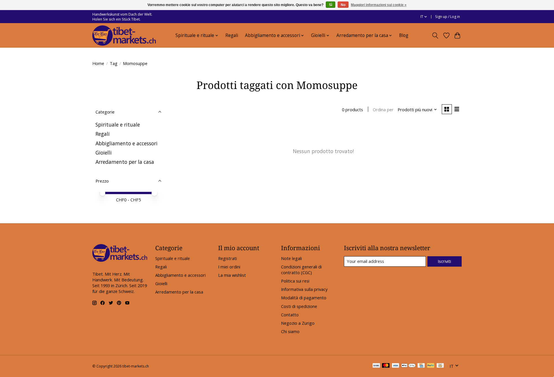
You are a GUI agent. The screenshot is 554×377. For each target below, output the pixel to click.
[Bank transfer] (376, 366)
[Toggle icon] (435, 35)
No (343, 5)
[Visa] (395, 366)
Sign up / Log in (447, 16)
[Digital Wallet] (408, 366)
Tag (113, 63)
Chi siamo (290, 331)
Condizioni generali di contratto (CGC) (301, 269)
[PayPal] (431, 366)
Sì (330, 5)
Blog (403, 35)
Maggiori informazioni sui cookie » (379, 5)
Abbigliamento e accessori (127, 143)
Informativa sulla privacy (304, 289)
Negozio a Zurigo (298, 323)
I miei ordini (229, 267)
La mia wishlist (232, 275)
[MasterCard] (386, 366)
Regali (231, 35)
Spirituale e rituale (118, 124)
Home (98, 63)
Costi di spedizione (299, 306)
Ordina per (383, 109)
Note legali (291, 258)
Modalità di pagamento (303, 297)
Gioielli (104, 152)
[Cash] (440, 366)
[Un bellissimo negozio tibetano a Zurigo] (124, 35)
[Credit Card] (421, 366)
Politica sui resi (295, 281)
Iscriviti (444, 261)
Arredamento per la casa (125, 161)
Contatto (290, 314)
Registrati (227, 258)
